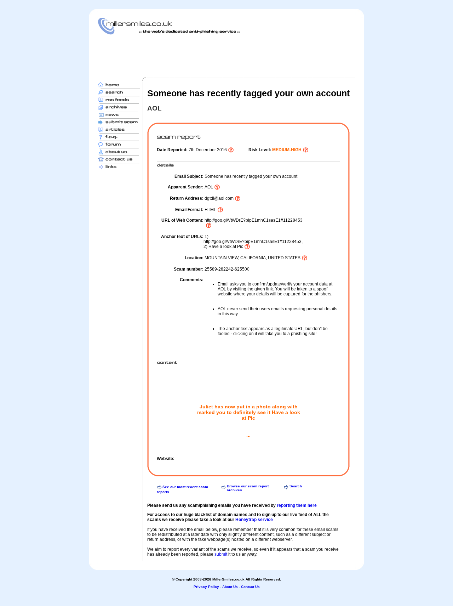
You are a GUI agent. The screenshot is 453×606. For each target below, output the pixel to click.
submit (220, 554)
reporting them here (297, 505)
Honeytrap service (254, 519)
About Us (230, 587)
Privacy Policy (206, 587)
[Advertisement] (226, 56)
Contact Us (250, 587)
